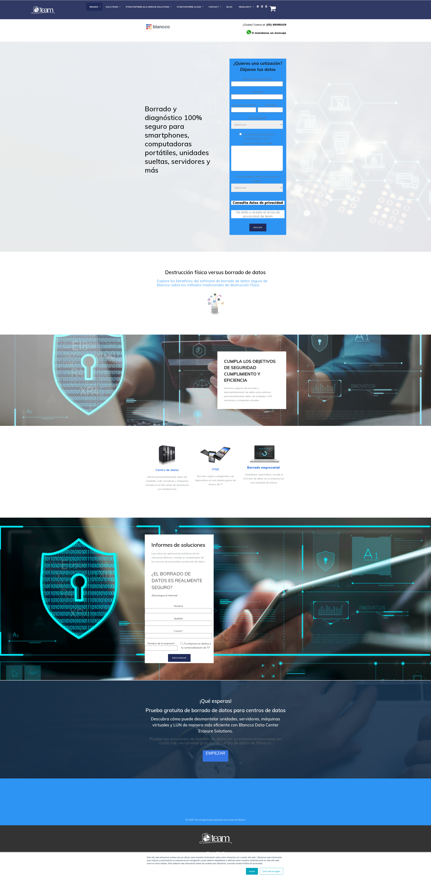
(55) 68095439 (276, 24)
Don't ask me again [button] (271, 871)
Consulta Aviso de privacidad (258, 203)
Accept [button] (252, 871)
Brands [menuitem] (94, 7)
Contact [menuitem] (214, 7)
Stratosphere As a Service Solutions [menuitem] (147, 7)
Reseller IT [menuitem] (245, 7)
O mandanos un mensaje (269, 33)
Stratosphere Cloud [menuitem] (189, 7)
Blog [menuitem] (229, 7)
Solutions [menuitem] (112, 7)
